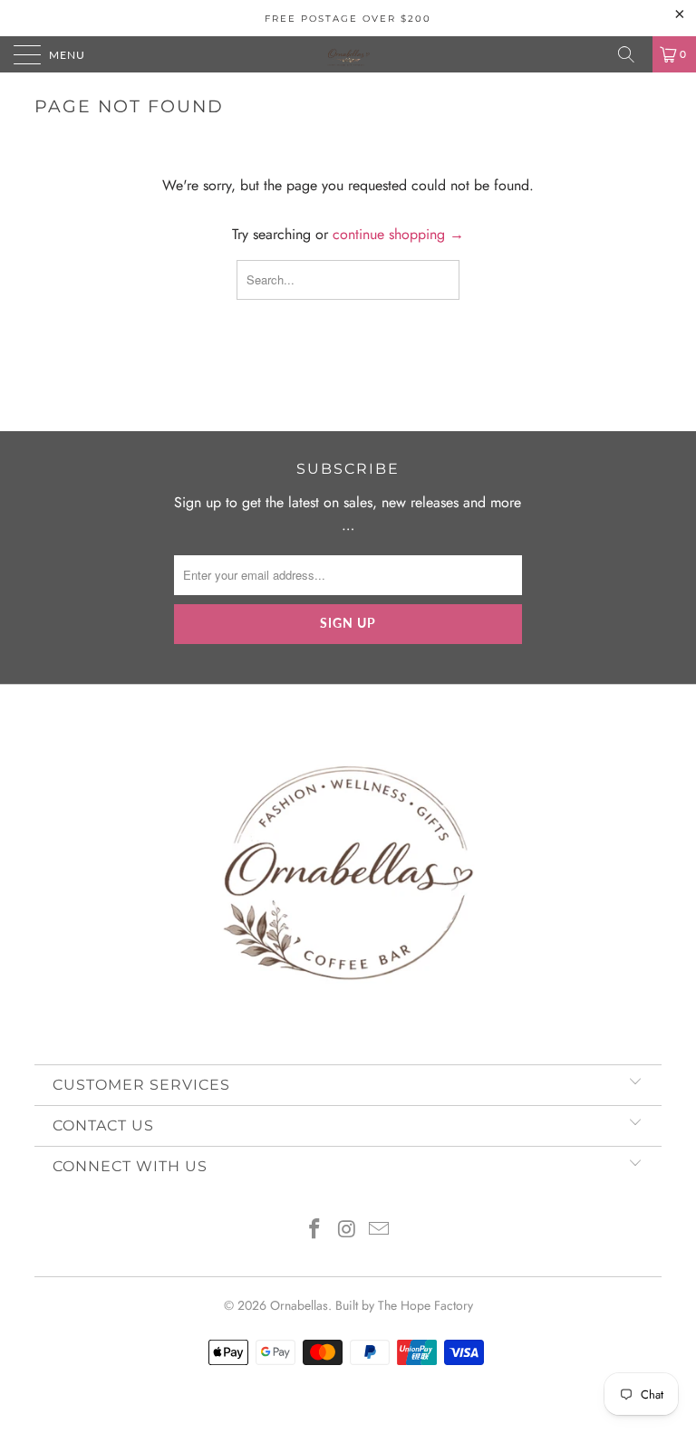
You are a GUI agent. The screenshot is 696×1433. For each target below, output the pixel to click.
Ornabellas (299, 1305)
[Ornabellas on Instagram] (347, 1230)
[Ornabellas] (348, 54)
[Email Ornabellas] (379, 1230)
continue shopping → (398, 234)
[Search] (632, 54)
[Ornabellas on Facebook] (314, 1230)
